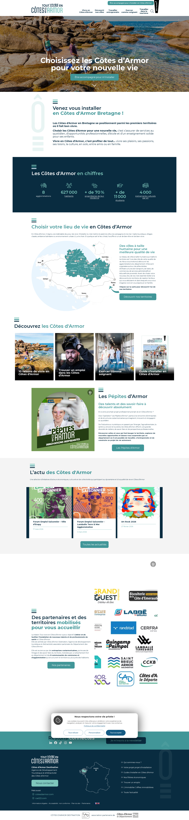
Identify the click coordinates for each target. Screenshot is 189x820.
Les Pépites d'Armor (128, 447)
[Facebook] (55, 743)
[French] (96, 803)
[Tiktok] (60, 743)
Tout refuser (73, 733)
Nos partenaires (61, 665)
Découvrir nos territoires (138, 296)
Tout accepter (116, 733)
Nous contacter (45, 783)
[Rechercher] (152, 11)
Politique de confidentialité (94, 726)
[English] (98, 803)
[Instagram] (65, 743)
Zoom (91, 393)
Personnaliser (94, 733)
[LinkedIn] (50, 743)
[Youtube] (70, 743)
